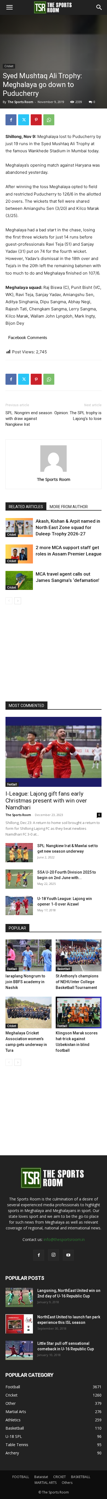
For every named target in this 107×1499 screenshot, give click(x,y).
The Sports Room (53, 479)
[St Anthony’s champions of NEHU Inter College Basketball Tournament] (79, 955)
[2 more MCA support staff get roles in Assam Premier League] (19, 553)
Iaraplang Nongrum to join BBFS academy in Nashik (25, 982)
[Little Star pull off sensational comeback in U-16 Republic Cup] (19, 1350)
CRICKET (59, 1476)
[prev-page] (8, 600)
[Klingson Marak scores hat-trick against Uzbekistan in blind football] (79, 1012)
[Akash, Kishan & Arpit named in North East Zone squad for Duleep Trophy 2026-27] (19, 527)
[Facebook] (10, 119)
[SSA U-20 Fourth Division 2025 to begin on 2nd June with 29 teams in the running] (19, 879)
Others (67, 1482)
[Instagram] (53, 1255)
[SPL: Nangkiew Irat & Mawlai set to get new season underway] (19, 852)
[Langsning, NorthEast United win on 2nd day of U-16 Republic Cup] (19, 1297)
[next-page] (17, 600)
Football (12, 784)
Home (8, 133)
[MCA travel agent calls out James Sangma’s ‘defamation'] (19, 580)
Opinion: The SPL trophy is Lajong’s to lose (78, 415)
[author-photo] (53, 471)
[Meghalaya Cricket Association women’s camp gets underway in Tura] (28, 1012)
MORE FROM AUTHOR (69, 507)
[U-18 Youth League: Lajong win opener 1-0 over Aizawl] (19, 905)
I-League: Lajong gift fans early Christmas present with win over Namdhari (46, 800)
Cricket (23, 133)
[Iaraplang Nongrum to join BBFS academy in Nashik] (28, 955)
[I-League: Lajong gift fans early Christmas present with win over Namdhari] (53, 752)
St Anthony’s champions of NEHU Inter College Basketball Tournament (77, 982)
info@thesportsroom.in (64, 1239)
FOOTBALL (20, 1476)
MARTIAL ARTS (46, 1482)
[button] (9, 7)
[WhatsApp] (48, 119)
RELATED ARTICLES (26, 507)
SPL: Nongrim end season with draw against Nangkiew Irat (28, 418)
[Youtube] (68, 1255)
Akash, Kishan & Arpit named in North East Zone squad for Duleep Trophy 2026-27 (68, 527)
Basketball (63, 969)
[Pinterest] (36, 119)
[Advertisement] (53, 74)
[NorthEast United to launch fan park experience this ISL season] (19, 1323)
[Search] (99, 7)
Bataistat (41, 1476)
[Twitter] (23, 119)
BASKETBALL (80, 1476)
